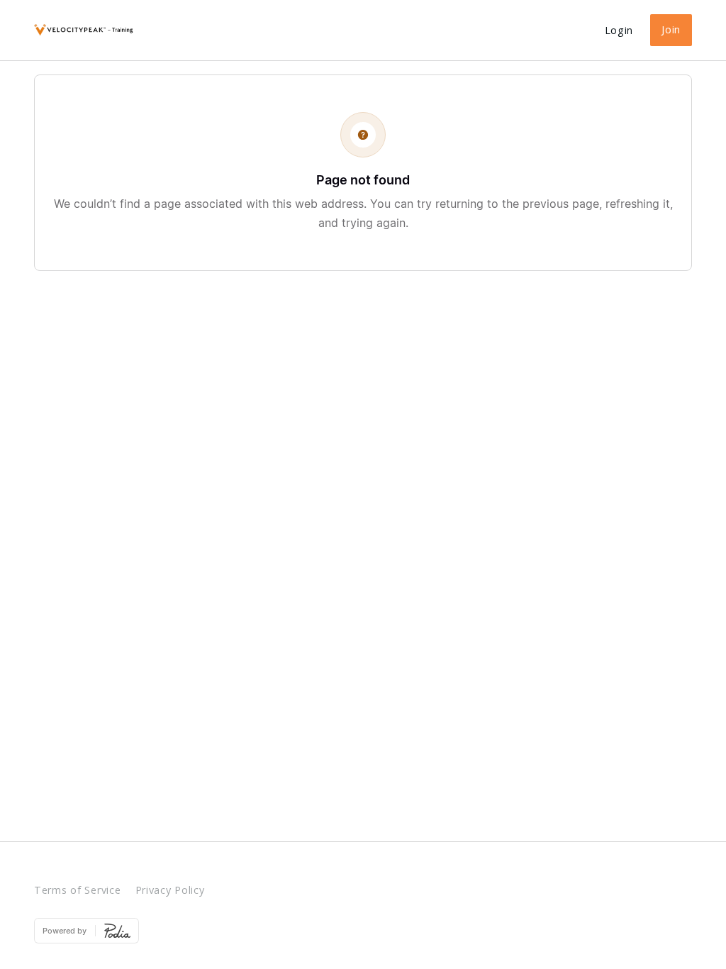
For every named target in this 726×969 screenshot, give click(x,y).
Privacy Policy (170, 890)
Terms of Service (77, 890)
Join (671, 29)
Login (619, 30)
